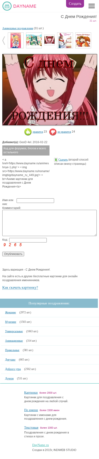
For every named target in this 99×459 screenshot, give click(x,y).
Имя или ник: (7, 202)
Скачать (63, 159)
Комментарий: (9, 208)
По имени (31, 410)
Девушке (10, 359)
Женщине (10, 312)
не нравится (64, 131)
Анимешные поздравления (17, 28)
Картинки (31, 392)
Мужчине (10, 321)
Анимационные (14, 340)
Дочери (9, 378)
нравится (38, 131)
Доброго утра (13, 369)
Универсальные (14, 331)
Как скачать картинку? (20, 287)
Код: (5, 239)
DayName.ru (40, 445)
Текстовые (31, 427)
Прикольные (12, 350)
